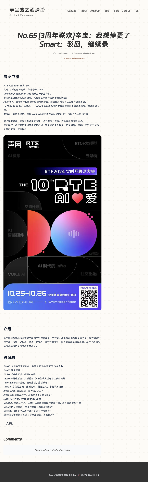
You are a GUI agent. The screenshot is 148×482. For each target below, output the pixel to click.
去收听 (9, 423)
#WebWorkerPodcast (74, 58)
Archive (95, 10)
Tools (115, 10)
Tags (106, 10)
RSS (136, 10)
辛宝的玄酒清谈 (27, 10)
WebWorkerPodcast (85, 53)
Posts (83, 10)
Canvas (71, 10)
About (126, 10)
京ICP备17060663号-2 (90, 475)
